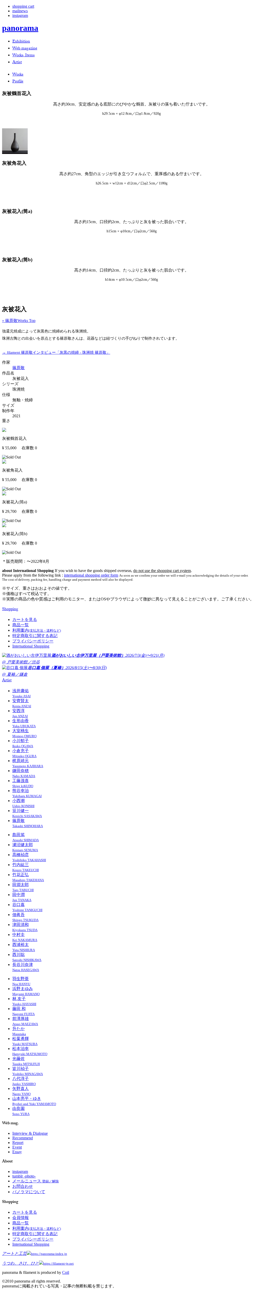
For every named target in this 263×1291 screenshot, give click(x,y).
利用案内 (36, 630)
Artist (17, 62)
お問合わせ (22, 1186)
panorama (20, 28)
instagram (20, 15)
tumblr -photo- (24, 1176)
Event (17, 1147)
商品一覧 (20, 625)
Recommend (22, 1138)
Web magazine (24, 48)
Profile (17, 81)
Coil (65, 1272)
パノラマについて (28, 1192)
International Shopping (30, 646)
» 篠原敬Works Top (18, 320)
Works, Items (23, 55)
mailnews (20, 11)
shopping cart (23, 6)
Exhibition (21, 41)
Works (17, 74)
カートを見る (24, 619)
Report (17, 1142)
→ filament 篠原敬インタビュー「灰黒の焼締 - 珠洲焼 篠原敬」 (56, 352)
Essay (17, 1152)
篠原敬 (18, 368)
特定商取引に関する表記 (35, 635)
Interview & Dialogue (30, 1133)
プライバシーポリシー (32, 641)
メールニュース (35, 1181)
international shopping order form (91, 575)
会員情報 (20, 1217)
